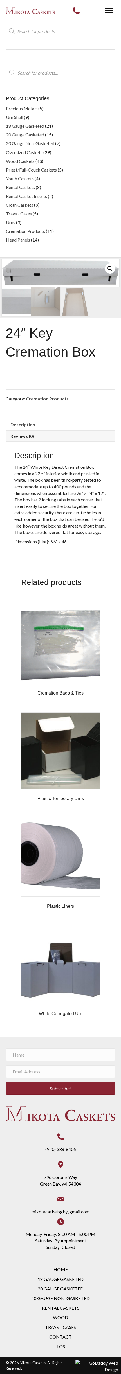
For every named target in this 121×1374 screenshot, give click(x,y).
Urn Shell (14, 117)
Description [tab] (22, 424)
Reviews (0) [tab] (22, 436)
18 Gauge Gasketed (25, 126)
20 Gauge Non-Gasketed (30, 143)
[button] (108, 10)
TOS (60, 1346)
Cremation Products (47, 398)
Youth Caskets (20, 178)
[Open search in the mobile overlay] (60, 31)
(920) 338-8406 (60, 1149)
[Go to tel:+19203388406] (76, 10)
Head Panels (18, 239)
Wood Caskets (20, 161)
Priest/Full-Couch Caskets (31, 169)
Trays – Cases (60, 1327)
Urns (10, 222)
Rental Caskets (20, 187)
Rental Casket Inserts (26, 196)
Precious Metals (21, 108)
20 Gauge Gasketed (25, 134)
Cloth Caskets (19, 205)
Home (60, 1269)
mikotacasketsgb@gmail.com (60, 1211)
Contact (60, 1336)
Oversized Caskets (24, 152)
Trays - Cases (19, 213)
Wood (60, 1317)
